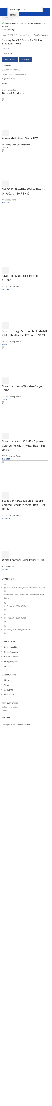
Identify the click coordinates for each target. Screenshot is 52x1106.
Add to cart (10, 59)
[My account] (44, 12)
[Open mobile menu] (5, 12)
